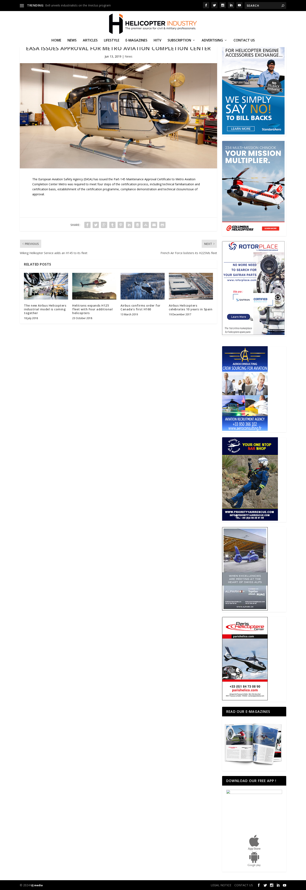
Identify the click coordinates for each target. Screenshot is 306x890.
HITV (157, 41)
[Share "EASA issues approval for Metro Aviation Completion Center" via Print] (162, 225)
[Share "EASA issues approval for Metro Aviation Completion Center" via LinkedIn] (129, 225)
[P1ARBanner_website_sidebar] (250, 519)
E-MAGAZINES (136, 41)
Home (56, 41)
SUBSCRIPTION (179, 41)
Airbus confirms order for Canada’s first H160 (140, 307)
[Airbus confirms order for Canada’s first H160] (143, 286)
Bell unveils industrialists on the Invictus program (78, 5)
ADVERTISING (212, 41)
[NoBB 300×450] (253, 133)
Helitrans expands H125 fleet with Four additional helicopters (92, 309)
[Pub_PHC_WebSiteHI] (245, 699)
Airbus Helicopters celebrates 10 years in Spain (190, 307)
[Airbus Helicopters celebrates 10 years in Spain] (191, 286)
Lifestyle (111, 41)
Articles (90, 41)
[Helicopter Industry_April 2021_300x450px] (253, 234)
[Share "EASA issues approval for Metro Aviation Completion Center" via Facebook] (87, 225)
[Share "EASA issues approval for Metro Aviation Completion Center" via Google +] (104, 225)
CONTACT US (244, 41)
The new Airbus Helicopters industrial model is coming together (45, 309)
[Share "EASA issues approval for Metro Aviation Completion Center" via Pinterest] (121, 225)
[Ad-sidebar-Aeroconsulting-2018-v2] (245, 430)
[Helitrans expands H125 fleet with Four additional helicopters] (94, 286)
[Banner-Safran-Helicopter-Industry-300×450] (253, 334)
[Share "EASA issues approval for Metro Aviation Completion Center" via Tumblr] (112, 225)
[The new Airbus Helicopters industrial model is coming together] (46, 286)
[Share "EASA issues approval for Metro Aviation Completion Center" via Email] (154, 225)
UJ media (37, 885)
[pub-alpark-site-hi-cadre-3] (245, 609)
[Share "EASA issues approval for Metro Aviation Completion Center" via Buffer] (137, 225)
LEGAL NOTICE (221, 885)
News (72, 41)
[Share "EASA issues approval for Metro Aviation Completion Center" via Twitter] (96, 225)
